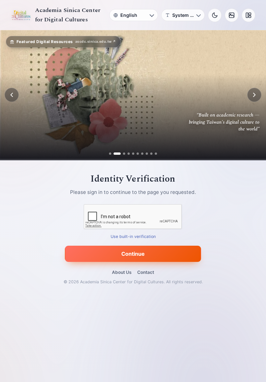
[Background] (231, 15)
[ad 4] (128, 153)
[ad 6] (138, 153)
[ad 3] (121, 153)
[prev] (12, 95)
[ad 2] (115, 153)
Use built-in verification (133, 236)
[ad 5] (133, 153)
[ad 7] (142, 153)
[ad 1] (110, 153)
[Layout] (248, 15)
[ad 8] (147, 153)
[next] (254, 95)
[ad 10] (156, 153)
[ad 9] (151, 153)
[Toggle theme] (215, 15)
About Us (121, 272)
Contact (145, 272)
